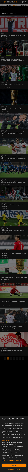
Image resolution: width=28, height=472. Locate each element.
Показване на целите (14, 469)
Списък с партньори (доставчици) (11, 460)
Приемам (14, 465)
